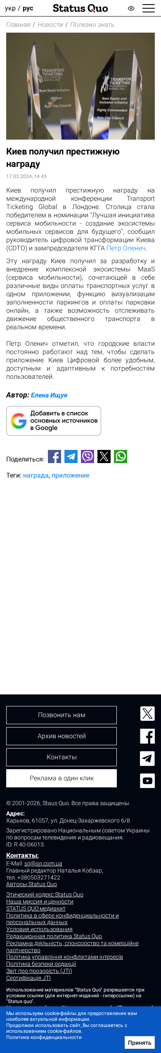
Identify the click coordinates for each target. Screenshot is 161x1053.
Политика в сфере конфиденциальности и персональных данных (62, 919)
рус (28, 8)
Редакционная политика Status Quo (54, 936)
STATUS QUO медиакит (36, 908)
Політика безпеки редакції (41, 963)
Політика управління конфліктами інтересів (64, 956)
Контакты (21, 855)
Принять (140, 1042)
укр (10, 8)
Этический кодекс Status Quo (44, 894)
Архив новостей (62, 736)
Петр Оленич (126, 248)
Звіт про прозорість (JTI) (39, 970)
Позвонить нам (61, 715)
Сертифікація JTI (28, 978)
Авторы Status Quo (31, 884)
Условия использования (39, 929)
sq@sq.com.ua (43, 863)
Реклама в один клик (62, 778)
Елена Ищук (49, 395)
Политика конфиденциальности (44, 1037)
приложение (70, 475)
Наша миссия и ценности (39, 901)
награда (36, 475)
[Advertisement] (80, 573)
